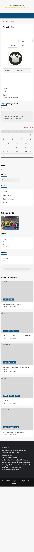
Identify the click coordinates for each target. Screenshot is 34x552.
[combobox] (25, 41)
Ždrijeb (11, 299)
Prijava (5, 191)
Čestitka (5, 396)
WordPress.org (7, 203)
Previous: (6, 90)
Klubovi (11, 396)
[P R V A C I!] (17, 387)
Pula (4, 261)
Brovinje (5, 258)
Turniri (11, 331)
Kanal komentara (8, 199)
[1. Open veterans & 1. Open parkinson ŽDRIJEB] (17, 322)
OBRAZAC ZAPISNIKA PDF (12, 119)
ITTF (4, 244)
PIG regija (6, 246)
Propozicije (12, 362)
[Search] (32, 16)
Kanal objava (7, 195)
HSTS (4, 241)
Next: (10, 96)
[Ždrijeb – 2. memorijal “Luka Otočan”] (17, 419)
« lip (16, 159)
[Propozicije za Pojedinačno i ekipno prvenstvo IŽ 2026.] (17, 354)
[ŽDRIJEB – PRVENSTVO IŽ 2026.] (17, 291)
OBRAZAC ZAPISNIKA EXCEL (13, 116)
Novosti (5, 299)
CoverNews (28, 481)
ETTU (4, 239)
